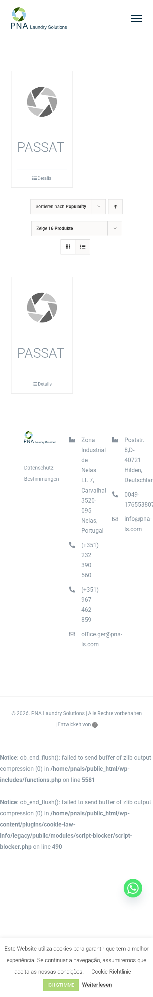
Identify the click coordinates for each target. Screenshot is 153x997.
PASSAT (41, 147)
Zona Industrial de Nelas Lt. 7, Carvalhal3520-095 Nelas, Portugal (90, 485)
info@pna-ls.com (133, 523)
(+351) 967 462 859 (90, 605)
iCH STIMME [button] (61, 985)
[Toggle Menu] (136, 18)
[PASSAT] (42, 101)
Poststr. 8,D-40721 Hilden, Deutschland (133, 460)
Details (44, 178)
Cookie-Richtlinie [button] (111, 971)
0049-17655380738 (133, 499)
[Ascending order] (115, 206)
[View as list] (82, 247)
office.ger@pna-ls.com (90, 639)
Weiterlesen (97, 984)
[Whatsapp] (133, 888)
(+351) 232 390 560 (90, 560)
